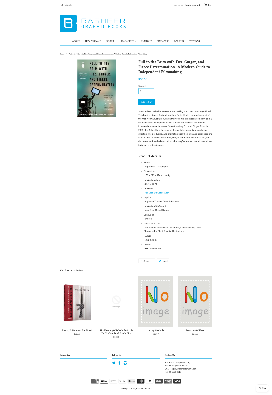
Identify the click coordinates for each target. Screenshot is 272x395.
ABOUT (76, 41)
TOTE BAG (194, 41)
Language (149, 214)
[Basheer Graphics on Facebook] (119, 364)
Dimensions (150, 171)
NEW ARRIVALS (93, 41)
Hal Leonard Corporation (156, 192)
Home (62, 54)
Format (147, 162)
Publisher (148, 188)
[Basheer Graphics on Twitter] (114, 364)
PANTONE (146, 41)
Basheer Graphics (144, 388)
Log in (176, 5)
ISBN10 (147, 236)
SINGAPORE (163, 41)
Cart (210, 5)
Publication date (152, 180)
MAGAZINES (128, 41)
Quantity (142, 86)
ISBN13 (147, 244)
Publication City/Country (156, 206)
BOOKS (110, 41)
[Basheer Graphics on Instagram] (125, 364)
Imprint (147, 197)
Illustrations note (152, 223)
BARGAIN (179, 41)
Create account (192, 5)
